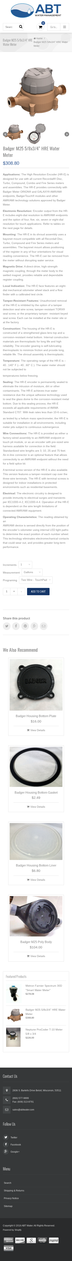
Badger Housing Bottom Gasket (36, 792)
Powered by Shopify (12, 1230)
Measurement (11, 572)
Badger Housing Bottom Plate (36, 716)
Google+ (15, 1151)
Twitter (14, 1137)
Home (39, 38)
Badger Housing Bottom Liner (36, 865)
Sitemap (8, 1206)
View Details (37, 730)
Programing (10, 580)
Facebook (16, 1144)
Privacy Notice (11, 1198)
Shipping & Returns (14, 1190)
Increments (10, 564)
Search (7, 1183)
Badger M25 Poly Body (36, 942)
